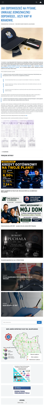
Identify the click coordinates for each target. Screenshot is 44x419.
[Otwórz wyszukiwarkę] (36, 2)
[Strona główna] (40, 2)
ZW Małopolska (5, 151)
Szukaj (39, 322)
